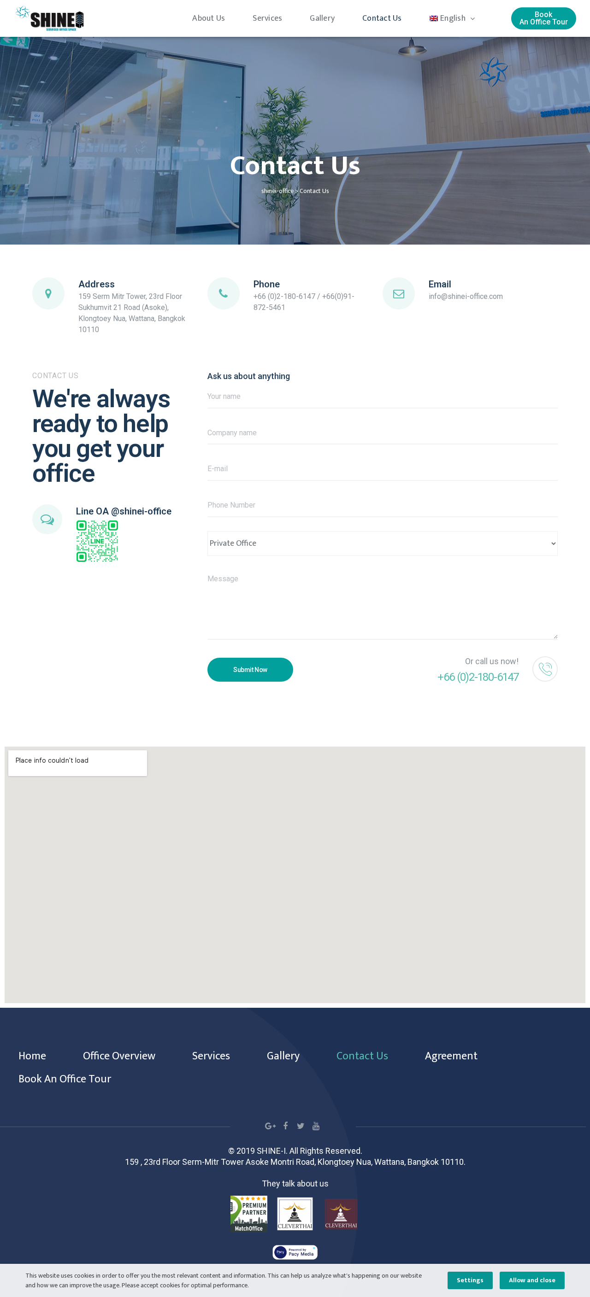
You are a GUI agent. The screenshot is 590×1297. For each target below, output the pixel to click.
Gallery (322, 18)
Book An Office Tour (64, 1079)
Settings (470, 1280)
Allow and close (532, 1280)
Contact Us (382, 18)
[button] (543, 18)
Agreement (451, 1056)
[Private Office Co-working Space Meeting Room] (382, 543)
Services (267, 18)
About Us (208, 18)
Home (32, 1056)
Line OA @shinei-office (123, 511)
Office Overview (119, 1056)
